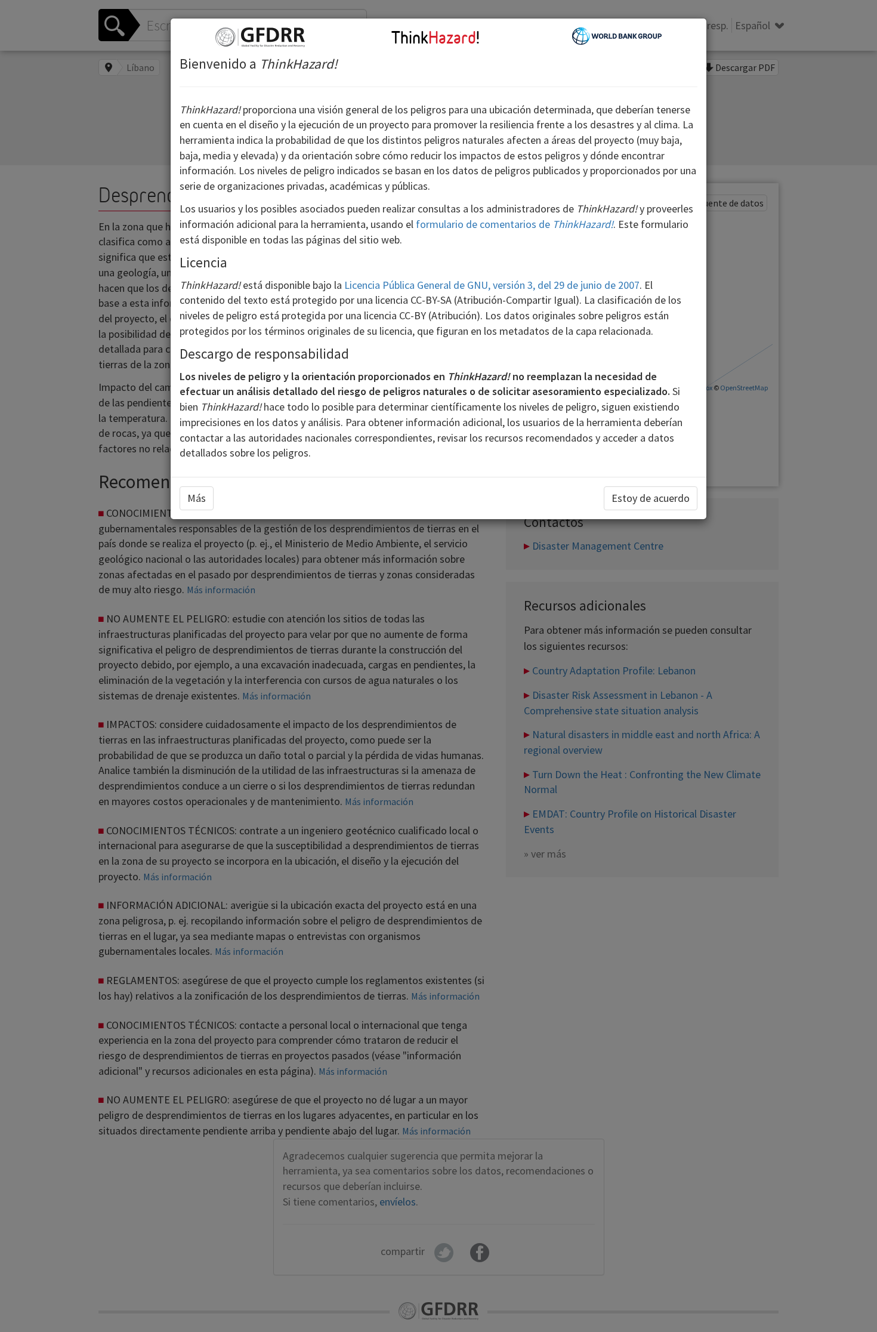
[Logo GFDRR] (260, 36)
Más (196, 498)
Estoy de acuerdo (651, 498)
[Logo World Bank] (617, 35)
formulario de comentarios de (514, 224)
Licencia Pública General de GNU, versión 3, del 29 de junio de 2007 (492, 285)
